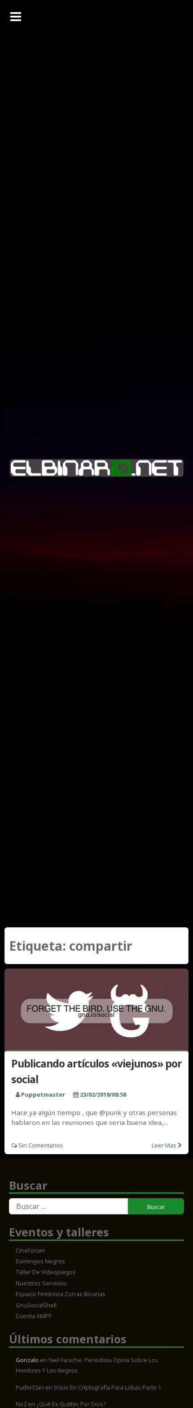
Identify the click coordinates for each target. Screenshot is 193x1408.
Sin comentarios (40, 1145)
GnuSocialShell (36, 1305)
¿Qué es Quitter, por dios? (71, 1404)
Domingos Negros (40, 1261)
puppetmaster (43, 1094)
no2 (21, 1404)
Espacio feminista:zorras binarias (60, 1294)
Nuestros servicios (41, 1283)
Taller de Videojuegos (46, 1272)
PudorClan (30, 1387)
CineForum (30, 1250)
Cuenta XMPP (34, 1316)
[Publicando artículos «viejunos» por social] (96, 1011)
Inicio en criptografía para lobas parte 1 (107, 1387)
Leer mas (164, 1145)
